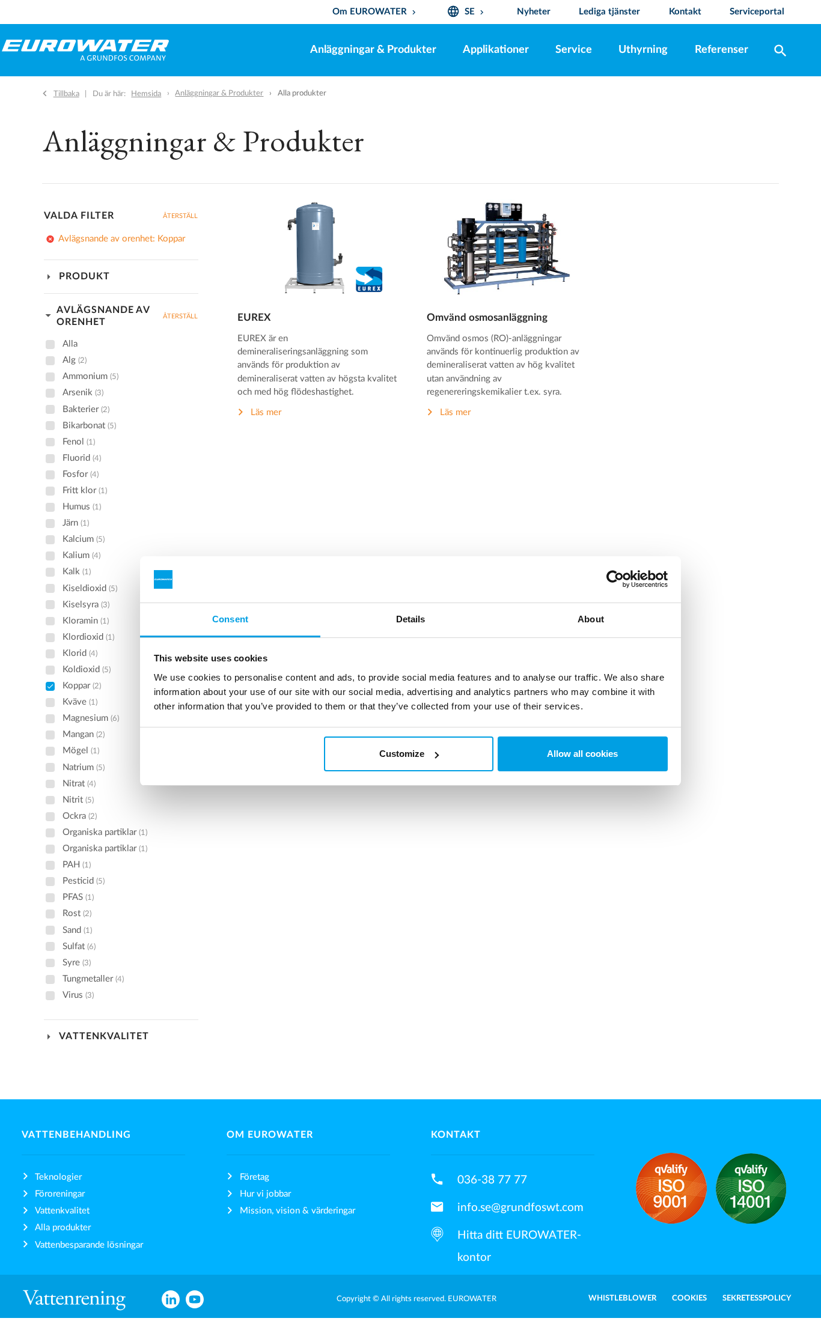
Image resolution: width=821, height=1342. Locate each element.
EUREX (253, 318)
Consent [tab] (230, 619)
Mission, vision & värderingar (297, 1210)
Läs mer (266, 412)
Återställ (180, 216)
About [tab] (591, 619)
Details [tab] (411, 619)
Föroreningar (60, 1193)
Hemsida (146, 93)
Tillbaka (66, 93)
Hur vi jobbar (265, 1193)
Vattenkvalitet (62, 1210)
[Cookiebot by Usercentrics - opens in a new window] (615, 580)
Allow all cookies (582, 753)
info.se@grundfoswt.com (520, 1207)
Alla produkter (63, 1227)
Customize (401, 753)
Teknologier (58, 1177)
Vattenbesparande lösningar (89, 1244)
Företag (254, 1177)
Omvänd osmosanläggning (487, 318)
